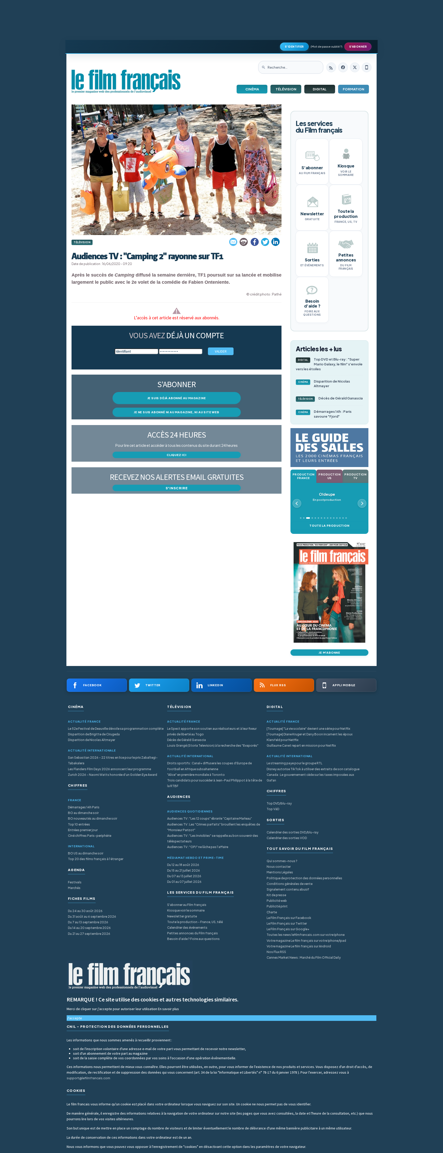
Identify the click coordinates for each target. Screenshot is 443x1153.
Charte (272, 912)
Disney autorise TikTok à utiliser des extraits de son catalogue (313, 769)
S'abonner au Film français (186, 905)
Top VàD (273, 809)
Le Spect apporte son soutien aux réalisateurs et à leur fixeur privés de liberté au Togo (212, 731)
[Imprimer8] (244, 242)
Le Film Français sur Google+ (288, 929)
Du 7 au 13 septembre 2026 (88, 922)
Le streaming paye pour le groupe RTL (294, 763)
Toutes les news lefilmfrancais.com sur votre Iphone (306, 935)
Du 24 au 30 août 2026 (85, 911)
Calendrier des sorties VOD (287, 838)
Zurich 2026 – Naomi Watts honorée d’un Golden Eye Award (112, 775)
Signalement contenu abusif (288, 889)
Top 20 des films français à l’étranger (95, 859)
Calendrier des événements (187, 927)
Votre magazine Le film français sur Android (299, 946)
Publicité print (277, 906)
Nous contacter (279, 867)
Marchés (74, 888)
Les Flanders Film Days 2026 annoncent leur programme (109, 769)
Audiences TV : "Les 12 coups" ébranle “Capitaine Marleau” (209, 818)
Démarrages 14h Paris (83, 807)
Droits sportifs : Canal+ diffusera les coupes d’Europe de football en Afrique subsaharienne (209, 766)
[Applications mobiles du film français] (366, 67)
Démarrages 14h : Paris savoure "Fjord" (325, 413)
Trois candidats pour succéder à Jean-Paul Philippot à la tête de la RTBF (214, 783)
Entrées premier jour (83, 830)
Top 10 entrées (79, 824)
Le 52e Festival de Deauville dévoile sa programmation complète (116, 729)
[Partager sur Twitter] (265, 242)
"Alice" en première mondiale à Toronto (196, 775)
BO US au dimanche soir (85, 853)
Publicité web (277, 901)
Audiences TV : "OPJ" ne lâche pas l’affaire (197, 847)
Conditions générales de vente (290, 884)
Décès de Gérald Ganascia (330, 398)
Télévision (286, 89)
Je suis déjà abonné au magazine (176, 398)
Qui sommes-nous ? (282, 861)
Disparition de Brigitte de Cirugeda (94, 734)
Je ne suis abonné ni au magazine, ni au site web (176, 412)
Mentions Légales (280, 872)
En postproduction (327, 497)
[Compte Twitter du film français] (355, 67)
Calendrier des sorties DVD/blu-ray (292, 832)
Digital (320, 89)
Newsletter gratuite (182, 916)
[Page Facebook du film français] (343, 67)
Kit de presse (276, 895)
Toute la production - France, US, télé (195, 922)
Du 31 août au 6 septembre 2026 (92, 916)
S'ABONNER (358, 46)
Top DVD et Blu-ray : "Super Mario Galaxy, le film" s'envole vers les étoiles (329, 364)
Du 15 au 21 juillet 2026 (183, 870)
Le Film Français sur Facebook (289, 918)
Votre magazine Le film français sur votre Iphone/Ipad (306, 941)
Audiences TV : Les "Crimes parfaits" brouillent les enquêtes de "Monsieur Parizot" (213, 827)
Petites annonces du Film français (192, 933)
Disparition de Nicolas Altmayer (324, 383)
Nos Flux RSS (276, 952)
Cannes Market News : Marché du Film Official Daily (304, 957)
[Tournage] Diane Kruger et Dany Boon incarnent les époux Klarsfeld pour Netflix (310, 737)
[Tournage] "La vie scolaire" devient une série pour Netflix (308, 729)
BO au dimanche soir (83, 813)
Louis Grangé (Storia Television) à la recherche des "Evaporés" (212, 745)
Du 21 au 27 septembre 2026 (89, 934)
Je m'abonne (329, 652)
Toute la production (329, 525)
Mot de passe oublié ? (326, 46)
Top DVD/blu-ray (279, 803)
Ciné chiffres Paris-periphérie (89, 836)
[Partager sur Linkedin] (275, 242)
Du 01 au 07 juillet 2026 (184, 882)
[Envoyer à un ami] (233, 242)
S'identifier (294, 46)
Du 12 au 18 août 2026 (183, 865)
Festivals (75, 882)
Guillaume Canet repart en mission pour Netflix (301, 745)
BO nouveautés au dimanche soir (92, 818)
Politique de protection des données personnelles (304, 878)
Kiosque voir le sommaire (186, 910)
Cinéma (252, 89)
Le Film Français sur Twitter (287, 923)
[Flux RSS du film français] (331, 67)
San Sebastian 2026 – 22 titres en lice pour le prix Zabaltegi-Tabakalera (113, 760)
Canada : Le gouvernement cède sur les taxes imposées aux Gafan (310, 777)
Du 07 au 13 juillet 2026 (184, 876)
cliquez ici (176, 455)
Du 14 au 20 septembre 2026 (89, 928)
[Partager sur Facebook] (254, 242)
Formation (353, 89)
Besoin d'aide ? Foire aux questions (193, 939)
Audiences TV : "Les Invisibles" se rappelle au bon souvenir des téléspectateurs (212, 838)
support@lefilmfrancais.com (88, 1078)
